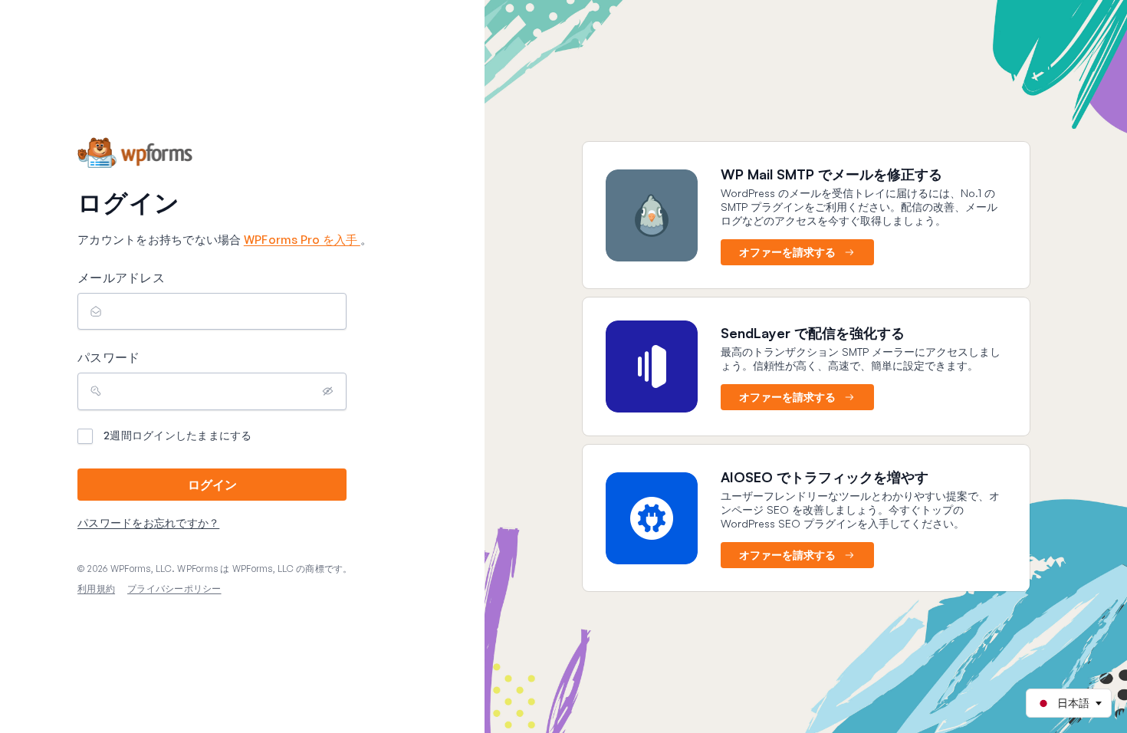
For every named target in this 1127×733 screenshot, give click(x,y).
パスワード (108, 357)
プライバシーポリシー (174, 588)
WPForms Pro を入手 (302, 239)
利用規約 (96, 588)
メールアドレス (121, 277)
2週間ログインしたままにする (178, 435)
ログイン (212, 484)
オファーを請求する (787, 251)
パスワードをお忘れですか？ (148, 522)
